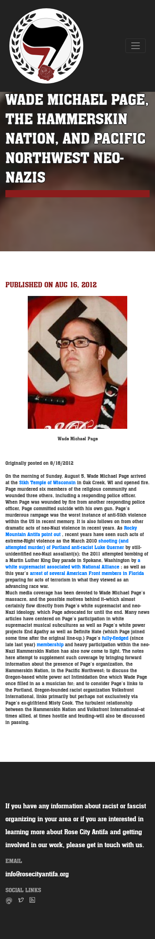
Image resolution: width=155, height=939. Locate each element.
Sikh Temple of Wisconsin (48, 483)
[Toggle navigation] (135, 46)
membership (51, 645)
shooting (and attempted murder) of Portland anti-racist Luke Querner (66, 544)
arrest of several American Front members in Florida (87, 573)
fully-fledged (116, 638)
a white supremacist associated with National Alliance (72, 563)
